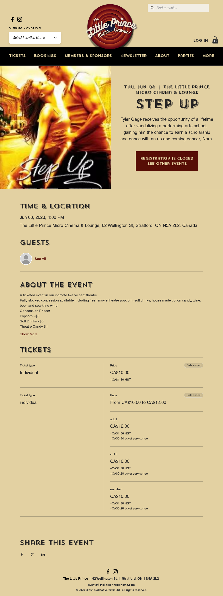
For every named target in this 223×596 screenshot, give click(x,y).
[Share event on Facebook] (22, 554)
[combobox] (35, 38)
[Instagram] (19, 19)
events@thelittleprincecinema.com (111, 584)
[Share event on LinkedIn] (43, 554)
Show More (28, 334)
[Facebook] (12, 19)
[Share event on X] (32, 554)
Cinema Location (25, 28)
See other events (167, 163)
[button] (215, 39)
